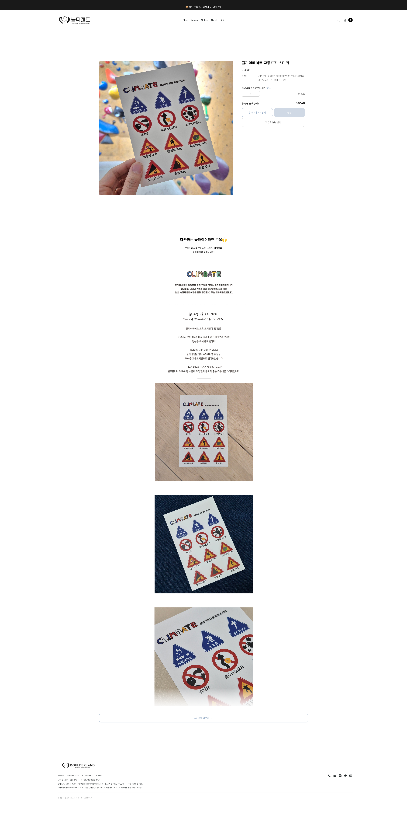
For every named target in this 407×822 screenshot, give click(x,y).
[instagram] (340, 776)
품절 (289, 112)
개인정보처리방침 (73, 775)
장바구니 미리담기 (257, 112)
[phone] (329, 776)
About (214, 20)
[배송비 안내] (284, 79)
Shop (185, 20)
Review (195, 20)
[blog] (351, 776)
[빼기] (244, 94)
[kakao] (345, 776)
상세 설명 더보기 (201, 718)
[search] (338, 20)
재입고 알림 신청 (273, 122)
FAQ (222, 20)
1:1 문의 (99, 775)
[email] (335, 776)
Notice (204, 20)
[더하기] (257, 94)
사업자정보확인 (87, 775)
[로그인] (344, 20)
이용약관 (61, 775)
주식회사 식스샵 (135, 787)
